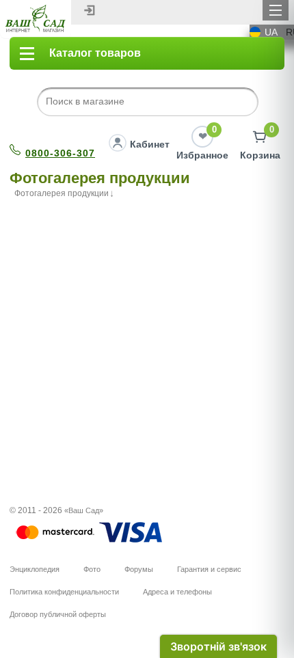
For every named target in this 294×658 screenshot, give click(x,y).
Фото (92, 569)
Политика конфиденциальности (64, 592)
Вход (90, 10)
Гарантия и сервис (209, 569)
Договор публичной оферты (58, 614)
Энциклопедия (34, 569)
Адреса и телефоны (177, 592)
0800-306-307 (60, 153)
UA (271, 32)
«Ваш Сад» (83, 510)
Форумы (138, 569)
